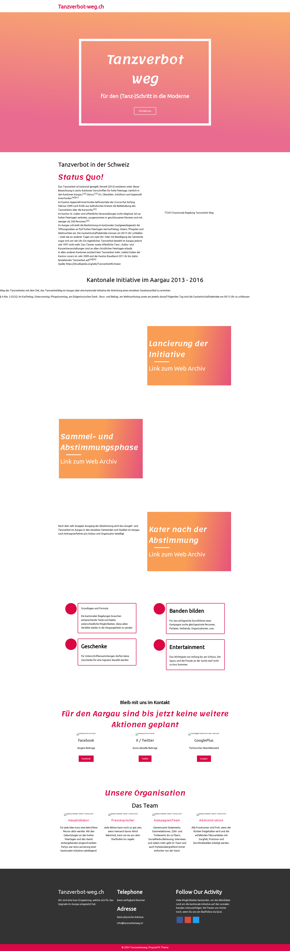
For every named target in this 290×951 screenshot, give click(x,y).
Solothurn (120, 194)
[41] (77, 198)
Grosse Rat (120, 202)
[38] (84, 194)
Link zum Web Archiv (177, 368)
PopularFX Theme (158, 947)
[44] (91, 259)
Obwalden (108, 194)
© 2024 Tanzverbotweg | (135, 947)
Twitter (145, 758)
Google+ (204, 758)
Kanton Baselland (108, 256)
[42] (95, 209)
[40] (73, 198)
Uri (99, 194)
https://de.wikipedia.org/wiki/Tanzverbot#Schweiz (93, 264)
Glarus (90, 194)
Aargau (78, 194)
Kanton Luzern (66, 256)
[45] (94, 259)
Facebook (86, 758)
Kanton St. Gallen (70, 213)
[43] (87, 221)
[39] (96, 194)
